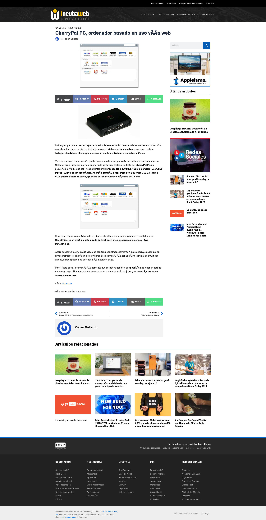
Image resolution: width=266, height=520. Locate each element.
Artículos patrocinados (150, 448)
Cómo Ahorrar (156, 492)
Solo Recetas (124, 470)
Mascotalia (155, 488)
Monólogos (155, 485)
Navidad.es (155, 477)
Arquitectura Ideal (63, 481)
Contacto (210, 3)
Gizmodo (67, 283)
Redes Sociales (94, 488)
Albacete (186, 470)
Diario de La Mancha (191, 492)
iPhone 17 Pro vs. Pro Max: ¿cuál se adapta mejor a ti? (197, 179)
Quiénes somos (156, 3)
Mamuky (122, 485)
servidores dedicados (68, 517)
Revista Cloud (93, 492)
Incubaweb (92, 481)
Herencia (186, 495)
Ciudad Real (187, 485)
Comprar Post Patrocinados (191, 3)
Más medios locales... (191, 499)
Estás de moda (125, 474)
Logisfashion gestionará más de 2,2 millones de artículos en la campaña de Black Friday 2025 (198, 196)
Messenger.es (93, 474)
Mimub (58, 495)
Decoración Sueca (63, 477)
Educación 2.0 (156, 470)
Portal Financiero (157, 495)
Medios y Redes (202, 444)
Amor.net (123, 481)
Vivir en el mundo (126, 492)
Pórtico (58, 499)
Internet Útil (92, 495)
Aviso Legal (205, 514)
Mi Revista (154, 499)
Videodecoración (63, 485)
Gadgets (60, 28)
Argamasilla (187, 477)
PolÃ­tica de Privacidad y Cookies (186, 514)
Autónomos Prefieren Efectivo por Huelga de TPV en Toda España (191, 423)
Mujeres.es (123, 488)
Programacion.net (95, 470)
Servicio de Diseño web (173, 448)
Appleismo (91, 477)
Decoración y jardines (65, 492)
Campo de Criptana (191, 481)
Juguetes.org (156, 481)
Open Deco (60, 474)
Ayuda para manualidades (67, 488)
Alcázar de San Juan (191, 474)
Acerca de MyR (204, 448)
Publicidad (171, 3)
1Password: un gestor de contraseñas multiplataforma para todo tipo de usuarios (111, 383)
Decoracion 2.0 (62, 470)
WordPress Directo (95, 485)
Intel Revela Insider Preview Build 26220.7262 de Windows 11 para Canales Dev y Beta (196, 230)
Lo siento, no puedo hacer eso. (196, 211)
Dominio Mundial (157, 474)
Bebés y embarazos (128, 477)
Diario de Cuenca (189, 488)
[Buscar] (206, 45)
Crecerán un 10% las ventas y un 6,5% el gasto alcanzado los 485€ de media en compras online (152, 423)
